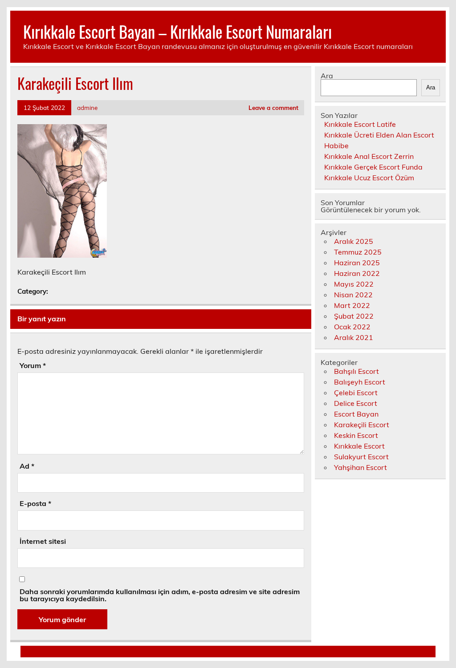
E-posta (35, 503)
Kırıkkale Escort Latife (360, 124)
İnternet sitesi (43, 541)
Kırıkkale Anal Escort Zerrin (369, 156)
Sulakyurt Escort (361, 456)
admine (87, 107)
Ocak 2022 (352, 326)
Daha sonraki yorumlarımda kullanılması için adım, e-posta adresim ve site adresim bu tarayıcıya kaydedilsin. (160, 595)
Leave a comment (273, 107)
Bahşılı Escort (356, 371)
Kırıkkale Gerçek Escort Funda (373, 166)
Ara (327, 75)
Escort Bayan (356, 413)
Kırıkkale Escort (359, 445)
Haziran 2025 (357, 262)
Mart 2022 (352, 305)
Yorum (33, 365)
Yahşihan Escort (360, 467)
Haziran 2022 (357, 273)
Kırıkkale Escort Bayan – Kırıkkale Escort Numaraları (177, 31)
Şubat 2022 (354, 316)
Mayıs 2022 (354, 283)
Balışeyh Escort (359, 381)
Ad (27, 466)
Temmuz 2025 (358, 251)
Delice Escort (355, 403)
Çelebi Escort (356, 392)
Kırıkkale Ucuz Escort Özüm (369, 177)
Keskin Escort (356, 435)
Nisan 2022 (353, 294)
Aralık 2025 (353, 241)
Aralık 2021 (353, 337)
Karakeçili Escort (361, 424)
